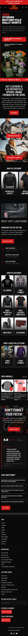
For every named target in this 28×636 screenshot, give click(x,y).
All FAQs (5, 507)
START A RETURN (6, 612)
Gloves (3, 544)
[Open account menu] (22, 7)
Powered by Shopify (19, 627)
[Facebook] (11, 633)
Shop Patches (14, 429)
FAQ (2, 564)
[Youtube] (17, 633)
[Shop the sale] (14, 64)
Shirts (3, 523)
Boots (3, 532)
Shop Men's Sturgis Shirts (12, 39)
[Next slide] (25, 183)
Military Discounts (6, 592)
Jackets (3, 525)
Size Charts (4, 553)
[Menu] (0, 7)
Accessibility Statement (8, 566)
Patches (3, 541)
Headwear (4, 539)
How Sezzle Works (7, 559)
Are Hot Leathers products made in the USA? (12, 486)
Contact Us (4, 555)
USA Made (4, 537)
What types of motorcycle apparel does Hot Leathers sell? (12, 490)
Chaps (3, 530)
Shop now (14, 112)
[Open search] (5, 7)
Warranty (4, 580)
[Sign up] (25, 602)
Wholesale (4, 578)
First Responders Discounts (9, 589)
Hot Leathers (11, 627)
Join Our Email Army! (7, 585)
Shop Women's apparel (14, 157)
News (3, 594)
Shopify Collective (6, 582)
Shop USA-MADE (7, 241)
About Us (4, 575)
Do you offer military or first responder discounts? (11, 496)
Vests (2, 527)
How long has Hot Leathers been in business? (12, 501)
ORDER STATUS (6, 620)
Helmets (3, 534)
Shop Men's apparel (14, 135)
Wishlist (3, 587)
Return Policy (5, 557)
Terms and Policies (14, 630)
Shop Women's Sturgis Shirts (13, 45)
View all (24, 377)
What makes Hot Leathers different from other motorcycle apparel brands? (13, 480)
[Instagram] (14, 633)
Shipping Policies (6, 562)
